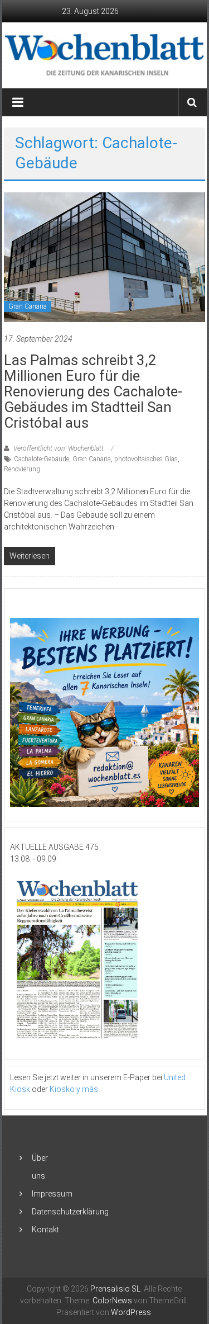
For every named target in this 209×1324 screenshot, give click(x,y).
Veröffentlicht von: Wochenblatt (58, 448)
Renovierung (22, 469)
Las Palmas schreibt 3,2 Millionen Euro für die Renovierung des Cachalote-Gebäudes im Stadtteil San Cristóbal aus (93, 391)
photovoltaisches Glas (146, 459)
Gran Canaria (27, 306)
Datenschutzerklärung (70, 1211)
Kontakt (45, 1229)
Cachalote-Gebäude (41, 459)
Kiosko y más (74, 1089)
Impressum (52, 1193)
